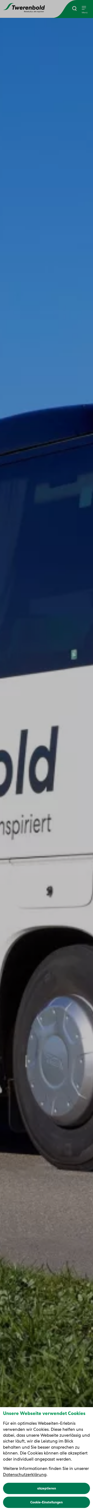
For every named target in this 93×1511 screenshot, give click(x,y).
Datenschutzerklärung (24, 1474)
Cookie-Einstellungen (46, 1502)
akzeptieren (46, 1488)
